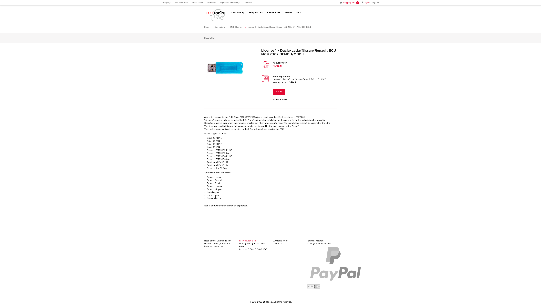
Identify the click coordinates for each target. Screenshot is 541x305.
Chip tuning (237, 13)
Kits (298, 13)
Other (288, 13)
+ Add (279, 92)
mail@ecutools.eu (247, 241)
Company (166, 2)
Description (209, 38)
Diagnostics (256, 13)
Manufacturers (181, 2)
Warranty (211, 2)
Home (206, 27)
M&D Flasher (236, 27)
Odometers (273, 13)
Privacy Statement (312, 295)
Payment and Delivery (230, 2)
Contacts (248, 2)
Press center (197, 2)
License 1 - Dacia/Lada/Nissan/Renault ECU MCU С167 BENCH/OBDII (279, 27)
